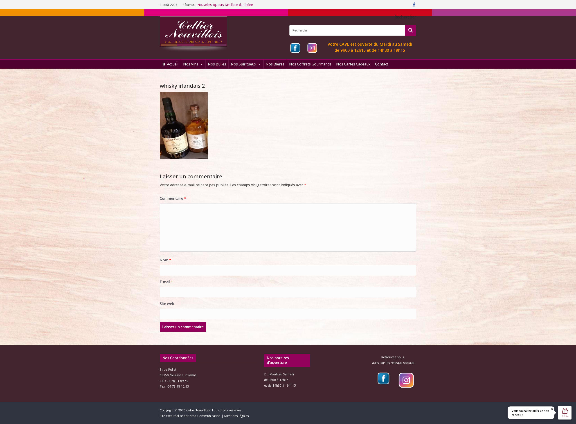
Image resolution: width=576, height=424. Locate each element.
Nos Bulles (217, 64)
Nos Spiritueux (243, 64)
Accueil (172, 64)
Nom (165, 260)
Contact (381, 64)
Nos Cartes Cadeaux (353, 64)
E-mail (166, 281)
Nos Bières (275, 64)
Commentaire (173, 198)
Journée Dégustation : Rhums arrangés (225, 4)
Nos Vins (190, 64)
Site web (167, 303)
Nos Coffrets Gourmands (310, 64)
